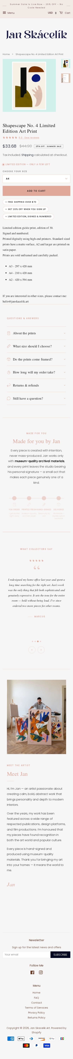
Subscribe (60, 955)
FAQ (36, 998)
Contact (36, 1002)
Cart (67, 13)
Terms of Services (36, 1007)
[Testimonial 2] (35, 641)
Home (6, 54)
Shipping (27, 155)
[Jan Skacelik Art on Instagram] (41, 973)
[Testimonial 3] (38, 641)
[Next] (41, 649)
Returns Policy (36, 1017)
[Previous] (31, 649)
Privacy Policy (36, 1012)
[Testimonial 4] (40, 641)
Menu (11, 13)
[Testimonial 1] (32, 641)
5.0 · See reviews (29, 137)
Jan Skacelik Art (40, 1028)
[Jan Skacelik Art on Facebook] (32, 973)
